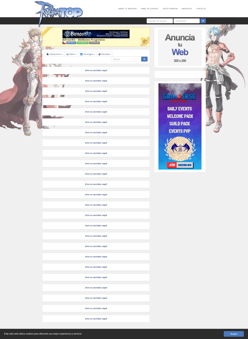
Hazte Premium (170, 8)
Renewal (105, 54)
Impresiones (55, 54)
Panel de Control (150, 8)
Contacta (201, 8)
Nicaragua (88, 54)
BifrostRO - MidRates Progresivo (83, 39)
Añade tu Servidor (127, 8)
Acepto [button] (233, 334)
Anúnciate (187, 8)
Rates (72, 54)
